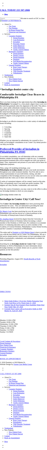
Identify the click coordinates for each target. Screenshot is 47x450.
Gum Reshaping (18, 393)
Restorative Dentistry (7, 351)
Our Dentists (13, 381)
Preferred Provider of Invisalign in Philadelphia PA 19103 (19, 150)
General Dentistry (6, 353)
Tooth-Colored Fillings (21, 403)
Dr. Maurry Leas (5, 211)
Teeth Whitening (19, 401)
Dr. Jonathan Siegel (6, 219)
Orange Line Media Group (22, 364)
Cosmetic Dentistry (6, 349)
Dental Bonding (18, 391)
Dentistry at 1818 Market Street (23, 232)
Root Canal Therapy (20, 420)
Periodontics (17, 422)
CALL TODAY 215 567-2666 (15, 10)
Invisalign (3, 265)
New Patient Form (6, 345)
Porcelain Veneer (19, 397)
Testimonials (8, 428)
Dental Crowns (18, 409)
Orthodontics (17, 426)
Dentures (16, 412)
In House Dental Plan (16, 383)
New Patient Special (16, 434)
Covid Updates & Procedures (10, 341)
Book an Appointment (12, 438)
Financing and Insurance (17, 385)
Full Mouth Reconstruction (22, 414)
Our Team (12, 379)
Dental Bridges (18, 407)
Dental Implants (5, 343)
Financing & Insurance (8, 347)
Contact (7, 436)
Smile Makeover (18, 399)
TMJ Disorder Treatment (21, 424)
